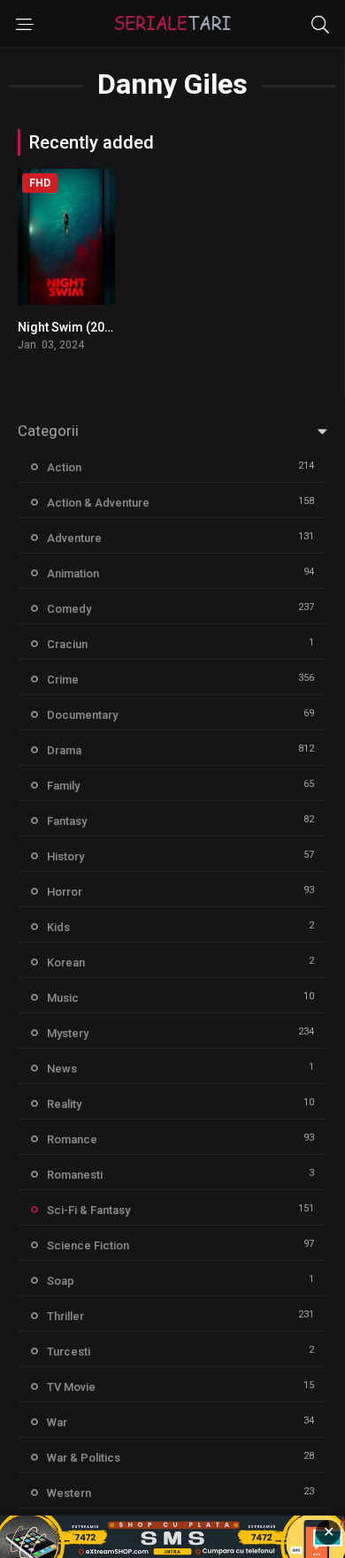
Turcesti (68, 1351)
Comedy (69, 608)
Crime (63, 679)
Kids (58, 927)
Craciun (67, 644)
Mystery (67, 1033)
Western (69, 1493)
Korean (66, 962)
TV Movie (71, 1387)
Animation (73, 573)
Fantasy (67, 821)
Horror (64, 891)
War (57, 1422)
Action (64, 467)
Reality (64, 1104)
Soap (60, 1280)
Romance (72, 1139)
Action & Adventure (98, 502)
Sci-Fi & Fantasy (88, 1210)
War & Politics (83, 1457)
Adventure (74, 538)
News (62, 1068)
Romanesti (75, 1174)
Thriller (65, 1316)
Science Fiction (88, 1245)
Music (63, 997)
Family (63, 785)
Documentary (82, 715)
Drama (64, 750)
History (65, 856)
